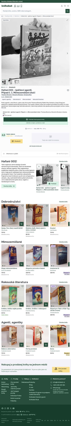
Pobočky (13, 401)
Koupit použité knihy (4, 391)
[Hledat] (67, 11)
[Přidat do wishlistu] (68, 90)
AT (45, 420)
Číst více (3, 107)
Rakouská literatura (14, 282)
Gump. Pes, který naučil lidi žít (12, 228)
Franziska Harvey (5, 310)
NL (60, 420)
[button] (35, 52)
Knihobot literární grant (37, 397)
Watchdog (5, 387)
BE (66, 420)
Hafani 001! (9, 161)
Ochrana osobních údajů (29, 420)
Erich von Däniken (6, 270)
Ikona (52, 349)
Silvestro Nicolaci (17, 94)
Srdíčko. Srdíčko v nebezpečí (36, 308)
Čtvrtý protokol (31, 349)
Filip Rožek (4, 230)
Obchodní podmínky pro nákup (5, 420)
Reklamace (25, 382)
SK (42, 420)
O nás (31, 387)
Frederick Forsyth (6, 351)
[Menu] (68, 5)
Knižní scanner (15, 398)
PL (69, 420)
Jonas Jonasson (30, 232)
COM (51, 420)
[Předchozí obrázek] (3, 53)
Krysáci (53, 228)
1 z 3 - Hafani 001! (6, 97)
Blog (30, 385)
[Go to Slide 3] (17, 82)
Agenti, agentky (12, 322)
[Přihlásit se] (61, 5)
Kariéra (31, 390)
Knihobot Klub (34, 399)
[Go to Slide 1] (5, 82)
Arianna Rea (28, 94)
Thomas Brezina (6, 94)
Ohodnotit (12, 87)
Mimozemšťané (11, 241)
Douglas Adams (30, 270)
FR (63, 420)
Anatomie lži (54, 268)
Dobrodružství (10, 201)
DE (48, 420)
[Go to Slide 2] (11, 82)
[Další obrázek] (67, 53)
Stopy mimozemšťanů (9, 268)
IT (57, 420)
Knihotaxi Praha (16, 395)
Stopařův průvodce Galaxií (35, 268)
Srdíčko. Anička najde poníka (11, 308)
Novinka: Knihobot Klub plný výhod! (12, 1)
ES (55, 420)
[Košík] (64, 5)
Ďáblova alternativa (8, 349)
